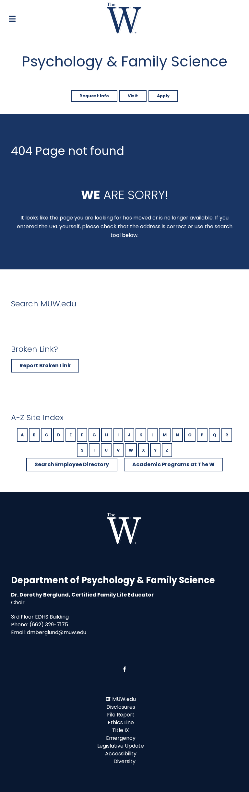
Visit (133, 96)
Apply (163, 96)
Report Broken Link (45, 365)
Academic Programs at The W (173, 464)
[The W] (124, 18)
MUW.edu (124, 699)
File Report (121, 714)
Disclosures (120, 707)
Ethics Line (121, 722)
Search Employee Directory (72, 464)
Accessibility (120, 753)
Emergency (121, 738)
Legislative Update (120, 746)
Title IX (120, 730)
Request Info (94, 96)
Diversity (124, 761)
